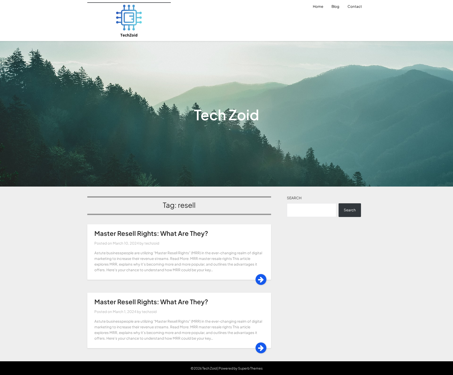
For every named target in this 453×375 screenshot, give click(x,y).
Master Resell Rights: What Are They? (151, 233)
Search (294, 198)
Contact (355, 6)
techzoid (151, 243)
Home (318, 6)
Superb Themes (250, 368)
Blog (335, 6)
